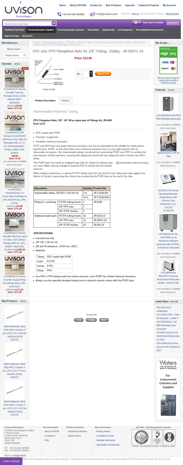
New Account (172, 14)
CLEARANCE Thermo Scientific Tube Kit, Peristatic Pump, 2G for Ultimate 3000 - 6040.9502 (15, 96)
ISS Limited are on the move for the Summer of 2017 (168, 347)
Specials (130, 5)
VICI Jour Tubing (84, 42)
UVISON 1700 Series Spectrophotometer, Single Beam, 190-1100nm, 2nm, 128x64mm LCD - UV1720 (168, 199)
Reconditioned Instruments (150, 30)
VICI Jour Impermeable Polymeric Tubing (112, 42)
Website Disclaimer (106, 440)
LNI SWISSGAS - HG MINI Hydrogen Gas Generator (167, 325)
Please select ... (14, 49)
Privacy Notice (103, 431)
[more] (16, 64)
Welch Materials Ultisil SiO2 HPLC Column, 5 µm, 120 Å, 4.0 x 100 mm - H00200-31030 (15, 331)
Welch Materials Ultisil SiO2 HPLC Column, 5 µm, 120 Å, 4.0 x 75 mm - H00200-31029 (15, 369)
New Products (113, 5)
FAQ (47, 440)
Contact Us (96, 5)
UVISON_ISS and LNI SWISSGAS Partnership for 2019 (168, 336)
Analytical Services (14, 30)
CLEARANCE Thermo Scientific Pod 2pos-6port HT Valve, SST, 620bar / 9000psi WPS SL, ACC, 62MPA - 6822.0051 (15, 240)
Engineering (108, 30)
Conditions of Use (105, 436)
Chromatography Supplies (41, 30)
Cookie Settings (11, 461)
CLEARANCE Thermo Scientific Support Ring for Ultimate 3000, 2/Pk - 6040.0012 (14, 281)
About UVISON (78, 5)
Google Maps (19, 455)
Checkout (172, 22)
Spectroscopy (11, 36)
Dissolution (93, 30)
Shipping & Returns (77, 431)
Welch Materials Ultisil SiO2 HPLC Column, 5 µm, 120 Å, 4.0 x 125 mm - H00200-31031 (15, 406)
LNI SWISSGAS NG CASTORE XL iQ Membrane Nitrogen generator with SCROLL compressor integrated (168, 241)
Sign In (135, 14)
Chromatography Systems (70, 30)
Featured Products (149, 5)
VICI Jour (70, 42)
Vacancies (27, 36)
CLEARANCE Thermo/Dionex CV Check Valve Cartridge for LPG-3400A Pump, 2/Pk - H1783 (14, 196)
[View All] (174, 301)
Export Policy (74, 436)
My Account (169, 5)
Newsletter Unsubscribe (108, 445)
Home (62, 5)
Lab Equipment (125, 30)
